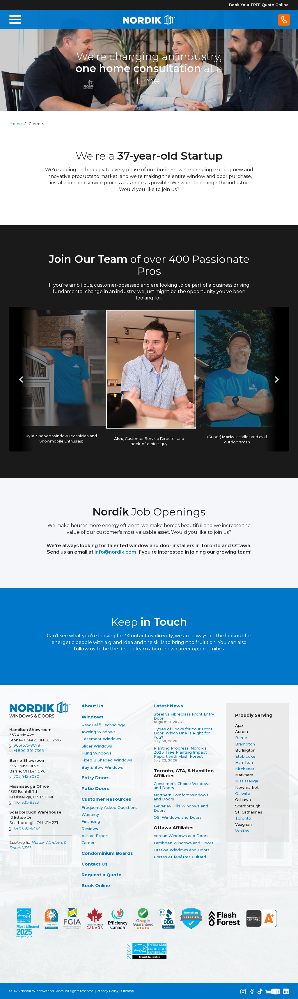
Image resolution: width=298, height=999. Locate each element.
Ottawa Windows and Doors (182, 850)
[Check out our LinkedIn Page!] (286, 991)
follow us (84, 649)
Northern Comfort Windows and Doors (181, 797)
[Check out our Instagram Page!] (243, 991)
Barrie (241, 738)
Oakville (242, 793)
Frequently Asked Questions (109, 807)
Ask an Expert (95, 836)
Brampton (245, 744)
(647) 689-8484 (27, 828)
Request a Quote (101, 874)
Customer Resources (106, 799)
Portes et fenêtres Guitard (180, 857)
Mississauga (246, 781)
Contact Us (94, 864)
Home (15, 123)
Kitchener (244, 769)
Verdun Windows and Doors (181, 836)
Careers (89, 843)
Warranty (90, 814)
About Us (92, 706)
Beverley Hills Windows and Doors (181, 808)
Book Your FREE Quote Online (259, 5)
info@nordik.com (115, 552)
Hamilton (244, 762)
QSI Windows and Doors (178, 817)
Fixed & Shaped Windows (106, 760)
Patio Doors (95, 788)
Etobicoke (245, 756)
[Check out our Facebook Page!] (252, 991)
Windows (92, 717)
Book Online (95, 885)
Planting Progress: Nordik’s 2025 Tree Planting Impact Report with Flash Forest (180, 752)
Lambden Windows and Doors (183, 843)
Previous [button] (21, 379)
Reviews (89, 829)
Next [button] (277, 379)
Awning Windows (98, 732)
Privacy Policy (107, 991)
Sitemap (127, 991)
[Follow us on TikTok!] (260, 991)
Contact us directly (150, 635)
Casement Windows (101, 739)
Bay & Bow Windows (102, 767)
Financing (90, 821)
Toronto (243, 818)
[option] (149, 379)
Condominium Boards (107, 853)
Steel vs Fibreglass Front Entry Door (184, 716)
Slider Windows (96, 746)
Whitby (242, 831)
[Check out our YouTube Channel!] (272, 991)
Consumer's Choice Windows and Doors (182, 786)
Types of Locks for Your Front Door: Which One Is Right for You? (183, 733)
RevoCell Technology (103, 725)
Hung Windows (96, 753)
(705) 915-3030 (26, 776)
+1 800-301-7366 (29, 750)
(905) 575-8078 (26, 745)
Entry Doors (95, 777)
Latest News (168, 706)
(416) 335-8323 (26, 802)
